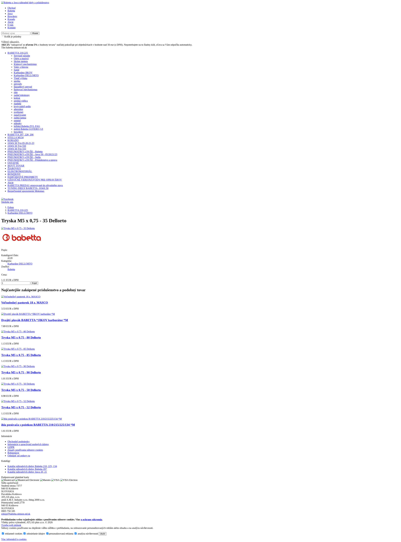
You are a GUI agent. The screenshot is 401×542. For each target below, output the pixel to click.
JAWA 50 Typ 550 (17, 146)
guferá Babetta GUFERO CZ (28, 129)
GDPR (11, 447)
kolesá (17, 98)
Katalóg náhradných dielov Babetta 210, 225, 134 (32, 466)
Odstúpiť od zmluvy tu (19, 455)
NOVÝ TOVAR (16, 165)
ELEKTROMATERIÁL (20, 171)
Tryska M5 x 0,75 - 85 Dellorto (21, 355)
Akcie (10, 22)
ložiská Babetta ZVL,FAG (27, 126)
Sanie (16, 69)
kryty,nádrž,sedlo (22, 106)
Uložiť (102, 534)
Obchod (12, 8)
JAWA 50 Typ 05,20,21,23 (21, 143)
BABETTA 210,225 (18, 53)
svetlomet (18, 112)
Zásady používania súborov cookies (25, 450)
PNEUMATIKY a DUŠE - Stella (24, 157)
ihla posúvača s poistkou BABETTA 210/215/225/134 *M (38, 424)
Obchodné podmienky (19, 441)
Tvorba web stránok (11, 525)
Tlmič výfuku (20, 78)
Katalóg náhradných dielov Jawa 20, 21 (27, 472)
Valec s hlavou (21, 67)
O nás (10, 24)
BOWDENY (14, 174)
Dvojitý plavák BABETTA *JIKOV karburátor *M (34, 320)
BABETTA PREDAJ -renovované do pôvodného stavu (35, 185)
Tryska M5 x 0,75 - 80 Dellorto (21, 337)
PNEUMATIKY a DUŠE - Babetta (25, 151)
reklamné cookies (13, 533)
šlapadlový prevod (23, 86)
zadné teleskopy (22, 95)
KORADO (13, 140)
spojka (17, 81)
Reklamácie (13, 452)
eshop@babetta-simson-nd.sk (15, 514)
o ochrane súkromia (91, 519)
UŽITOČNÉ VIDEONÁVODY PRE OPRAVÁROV (35, 179)
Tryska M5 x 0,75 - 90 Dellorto (21, 372)
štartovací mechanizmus (25, 89)
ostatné (17, 120)
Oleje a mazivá (21, 58)
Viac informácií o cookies (13, 539)
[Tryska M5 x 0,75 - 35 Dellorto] (18, 228)
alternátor (18, 109)
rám (16, 92)
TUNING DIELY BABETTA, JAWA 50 (28, 188)
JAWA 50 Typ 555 (17, 148)
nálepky (18, 123)
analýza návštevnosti (87, 533)
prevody (18, 84)
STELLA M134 (15, 137)
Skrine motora (21, 61)
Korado (11, 19)
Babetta (11, 10)
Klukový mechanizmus (25, 64)
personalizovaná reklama (61, 533)
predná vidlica (21, 100)
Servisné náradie (22, 55)
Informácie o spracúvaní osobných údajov (28, 444)
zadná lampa (20, 117)
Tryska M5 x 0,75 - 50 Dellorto (21, 390)
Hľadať (35, 33)
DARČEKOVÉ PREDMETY (23, 177)
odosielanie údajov (35, 533)
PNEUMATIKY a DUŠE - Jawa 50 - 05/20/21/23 (32, 154)
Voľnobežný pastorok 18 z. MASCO (24, 302)
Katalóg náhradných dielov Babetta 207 (27, 469)
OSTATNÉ (13, 163)
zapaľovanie (20, 115)
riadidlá (17, 103)
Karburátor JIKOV (23, 72)
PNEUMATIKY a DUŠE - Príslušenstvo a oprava (32, 160)
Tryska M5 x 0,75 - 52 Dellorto (21, 407)
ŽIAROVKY (14, 168)
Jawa (10, 13)
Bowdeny (12, 16)
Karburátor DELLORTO (26, 75)
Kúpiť (34, 283)
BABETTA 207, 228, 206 (21, 134)
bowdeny (18, 131)
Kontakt (12, 27)
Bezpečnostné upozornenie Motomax (26, 191)
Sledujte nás (7, 202)
